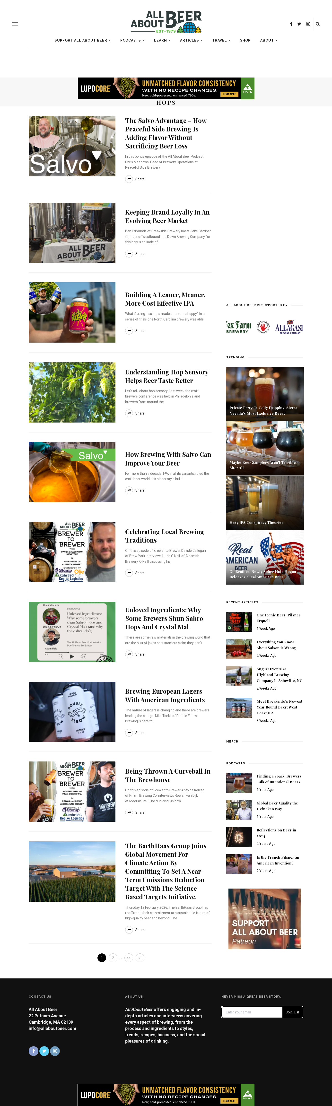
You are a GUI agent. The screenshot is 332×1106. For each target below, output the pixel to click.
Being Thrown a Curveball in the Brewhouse (167, 775)
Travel (219, 40)
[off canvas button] (15, 24)
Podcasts (130, 40)
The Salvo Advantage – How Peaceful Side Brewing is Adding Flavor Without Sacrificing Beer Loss (166, 133)
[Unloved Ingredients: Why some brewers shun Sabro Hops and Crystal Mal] (72, 631)
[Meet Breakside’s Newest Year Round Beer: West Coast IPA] (239, 707)
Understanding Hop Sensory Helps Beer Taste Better (167, 376)
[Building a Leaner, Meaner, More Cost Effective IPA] (72, 312)
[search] (317, 24)
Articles (189, 40)
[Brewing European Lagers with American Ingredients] (72, 711)
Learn (160, 40)
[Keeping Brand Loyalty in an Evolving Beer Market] (72, 232)
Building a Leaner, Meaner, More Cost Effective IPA (165, 298)
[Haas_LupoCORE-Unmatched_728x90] (166, 88)
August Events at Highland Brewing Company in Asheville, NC (279, 674)
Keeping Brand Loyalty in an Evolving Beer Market (167, 216)
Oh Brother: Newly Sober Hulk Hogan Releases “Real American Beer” (262, 574)
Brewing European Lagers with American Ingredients (165, 695)
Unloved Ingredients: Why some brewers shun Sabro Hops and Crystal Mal (164, 618)
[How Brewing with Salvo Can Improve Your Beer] (72, 471)
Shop (245, 40)
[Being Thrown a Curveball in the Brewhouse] (72, 791)
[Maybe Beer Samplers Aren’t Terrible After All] (265, 447)
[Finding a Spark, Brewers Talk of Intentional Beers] (239, 782)
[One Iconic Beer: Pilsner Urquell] (239, 621)
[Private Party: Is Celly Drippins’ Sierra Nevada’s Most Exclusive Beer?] (265, 393)
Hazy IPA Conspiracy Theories (256, 522)
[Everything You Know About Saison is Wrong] (239, 648)
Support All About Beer (81, 40)
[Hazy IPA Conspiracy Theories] (265, 502)
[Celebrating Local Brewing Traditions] (72, 551)
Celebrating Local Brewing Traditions (164, 535)
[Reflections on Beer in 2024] (239, 836)
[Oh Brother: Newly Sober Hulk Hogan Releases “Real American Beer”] (265, 557)
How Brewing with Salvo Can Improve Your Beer (168, 458)
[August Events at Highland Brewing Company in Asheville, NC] (239, 675)
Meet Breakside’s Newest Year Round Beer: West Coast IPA (279, 707)
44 (129, 958)
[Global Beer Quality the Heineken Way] (239, 809)
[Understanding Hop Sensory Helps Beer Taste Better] (72, 391)
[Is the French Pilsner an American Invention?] (239, 863)
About (267, 40)
